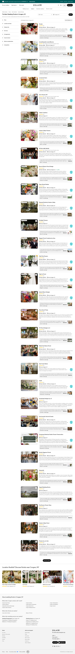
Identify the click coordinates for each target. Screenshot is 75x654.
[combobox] (60, 14)
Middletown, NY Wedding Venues (32, 623)
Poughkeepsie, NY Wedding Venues (32, 621)
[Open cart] (61, 5)
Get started (55, 642)
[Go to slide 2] (28, 33)
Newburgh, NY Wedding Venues (31, 624)
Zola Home (65, 1)
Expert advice (14, 5)
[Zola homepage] (37, 5)
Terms (27, 1)
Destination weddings (40, 8)
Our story (3, 632)
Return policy (27, 639)
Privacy (3, 651)
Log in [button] (64, 5)
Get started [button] (70, 5)
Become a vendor (49, 8)
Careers (3, 639)
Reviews (3, 635)
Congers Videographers (54, 602)
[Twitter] (56, 646)
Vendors (32, 8)
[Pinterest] (54, 646)
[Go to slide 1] (27, 33)
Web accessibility (22, 651)
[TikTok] (59, 646)
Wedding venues (25, 8)
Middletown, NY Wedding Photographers (9, 621)
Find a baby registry (55, 638)
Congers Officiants (5, 604)
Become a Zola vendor (6, 634)
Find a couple (21, 5)
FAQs (26, 634)
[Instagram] (58, 646)
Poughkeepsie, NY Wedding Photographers (9, 620)
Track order (27, 635)
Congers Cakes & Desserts (6, 607)
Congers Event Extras (6, 602)
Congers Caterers (29, 602)
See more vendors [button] (47, 560)
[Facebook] (52, 646)
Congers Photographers (54, 604)
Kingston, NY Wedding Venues (31, 620)
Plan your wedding (5, 5)
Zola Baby (61, 1)
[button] (51, 14)
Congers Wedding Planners (30, 607)
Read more (65, 36)
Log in (53, 635)
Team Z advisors (28, 642)
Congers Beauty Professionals (31, 604)
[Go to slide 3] (29, 33)
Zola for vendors (70, 1)
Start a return (27, 637)
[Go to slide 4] (30, 33)
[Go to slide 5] (31, 33)
